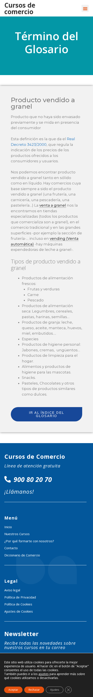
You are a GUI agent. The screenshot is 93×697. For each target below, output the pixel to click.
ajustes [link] (43, 674)
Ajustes (54, 690)
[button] (85, 8)
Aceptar (13, 690)
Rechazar (34, 690)
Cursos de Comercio (34, 456)
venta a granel (52, 205)
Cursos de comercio (19, 8)
